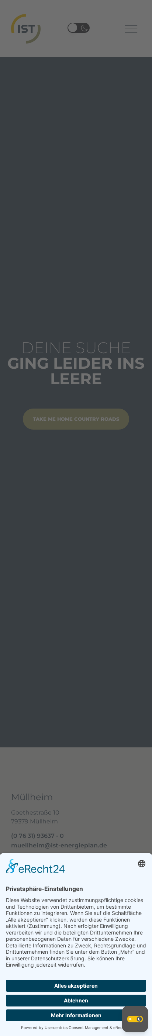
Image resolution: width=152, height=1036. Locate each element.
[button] (135, 1019)
